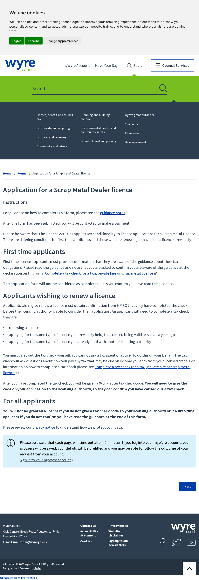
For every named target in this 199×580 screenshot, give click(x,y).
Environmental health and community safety (98, 130)
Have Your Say (106, 65)
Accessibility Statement (89, 533)
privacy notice (43, 427)
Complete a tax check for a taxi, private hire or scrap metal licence (99, 273)
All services (132, 133)
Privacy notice (118, 526)
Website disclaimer (115, 533)
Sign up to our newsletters (118, 543)
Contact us (88, 526)
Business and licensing (51, 137)
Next (187, 486)
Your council (132, 124)
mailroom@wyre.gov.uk (30, 542)
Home (7, 173)
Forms (21, 173)
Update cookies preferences (18, 578)
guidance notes (112, 212)
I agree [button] (16, 41)
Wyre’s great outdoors (139, 115)
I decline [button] (33, 41)
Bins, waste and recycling (53, 128)
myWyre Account (76, 65)
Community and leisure (52, 146)
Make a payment (135, 142)
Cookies (86, 541)
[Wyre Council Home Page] (20, 65)
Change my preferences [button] (62, 41)
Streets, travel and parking (98, 141)
